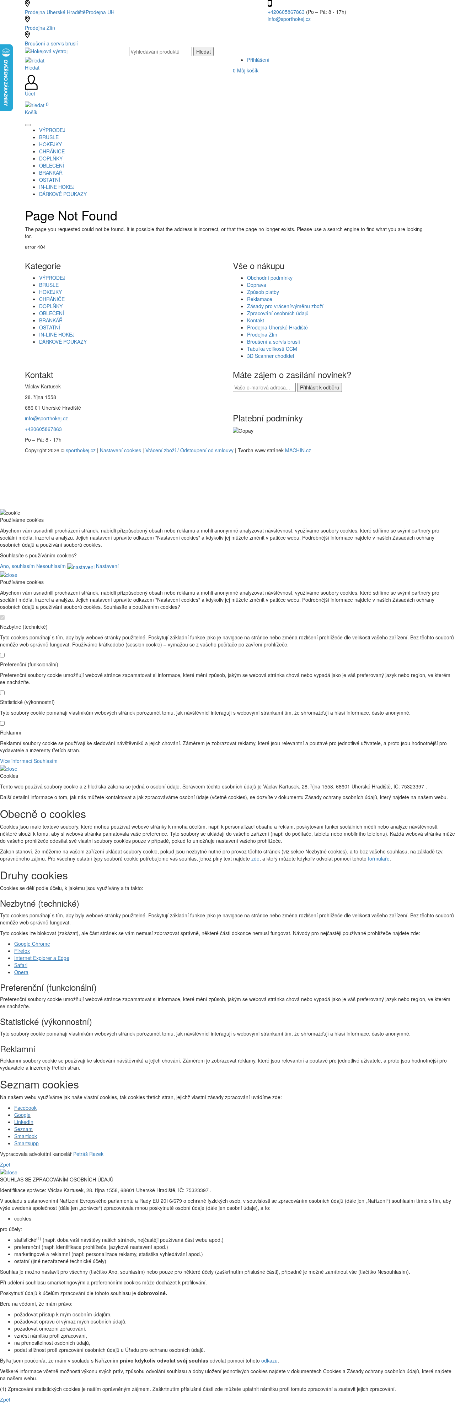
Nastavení (107, 565)
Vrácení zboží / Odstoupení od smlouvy (189, 450)
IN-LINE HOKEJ (57, 334)
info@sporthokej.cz (289, 18)
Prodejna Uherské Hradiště (277, 327)
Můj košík (245, 70)
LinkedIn (23, 1121)
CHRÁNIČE (52, 298)
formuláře (379, 858)
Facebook (25, 1107)
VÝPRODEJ (52, 277)
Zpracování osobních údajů (278, 313)
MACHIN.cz (298, 450)
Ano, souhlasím (17, 565)
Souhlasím (46, 760)
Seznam (23, 1128)
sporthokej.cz (81, 450)
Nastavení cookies (120, 450)
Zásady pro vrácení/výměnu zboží (285, 306)
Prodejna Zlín (40, 27)
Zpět (5, 1164)
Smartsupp (26, 1143)
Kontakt (255, 320)
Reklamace (259, 298)
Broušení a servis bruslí (51, 43)
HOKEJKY (50, 291)
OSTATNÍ (49, 327)
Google (22, 1114)
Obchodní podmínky (270, 277)
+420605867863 (287, 11)
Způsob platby (263, 291)
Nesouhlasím (51, 565)
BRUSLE (49, 284)
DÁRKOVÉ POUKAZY (63, 341)
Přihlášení (258, 59)
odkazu (269, 1360)
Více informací (16, 760)
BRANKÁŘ (51, 320)
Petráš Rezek (88, 1153)
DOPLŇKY (51, 306)
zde (255, 858)
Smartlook (25, 1136)
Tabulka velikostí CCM (272, 348)
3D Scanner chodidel (270, 355)
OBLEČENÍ (51, 313)
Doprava (256, 284)
